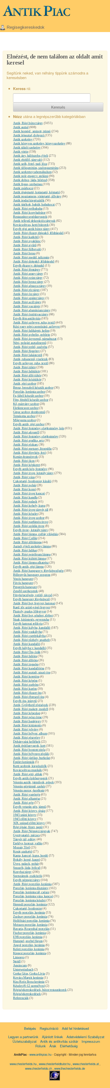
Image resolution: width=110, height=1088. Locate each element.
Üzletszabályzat (25, 1041)
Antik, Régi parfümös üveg (30, 522)
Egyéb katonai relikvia (27, 623)
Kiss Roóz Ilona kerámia (29, 981)
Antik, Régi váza (24, 477)
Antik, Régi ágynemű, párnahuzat (35, 339)
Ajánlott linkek (52, 1036)
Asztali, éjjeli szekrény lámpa (32, 546)
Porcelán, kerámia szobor (29, 391)
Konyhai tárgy (22, 872)
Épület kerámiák (23, 762)
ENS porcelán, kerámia (27, 937)
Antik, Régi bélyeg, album (30, 733)
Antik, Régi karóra (25, 688)
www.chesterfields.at (86, 1064)
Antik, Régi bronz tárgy (28, 282)
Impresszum (91, 1041)
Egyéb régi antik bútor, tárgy (31, 229)
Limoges (18, 957)
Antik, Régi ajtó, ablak (27, 774)
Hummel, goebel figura (28, 941)
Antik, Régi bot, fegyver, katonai (34, 603)
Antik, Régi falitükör (26, 371)
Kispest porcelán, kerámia (29, 953)
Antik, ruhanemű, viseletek (30, 359)
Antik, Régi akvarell (26, 432)
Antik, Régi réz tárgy (26, 290)
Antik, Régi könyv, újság (29, 811)
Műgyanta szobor (24, 420)
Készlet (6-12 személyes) (29, 986)
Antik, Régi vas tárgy (26, 306)
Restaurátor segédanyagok (30, 216)
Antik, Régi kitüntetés (27, 725)
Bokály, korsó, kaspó (26, 859)
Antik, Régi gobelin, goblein (31, 334)
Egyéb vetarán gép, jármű (29, 806)
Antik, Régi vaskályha (27, 632)
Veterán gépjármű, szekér (29, 786)
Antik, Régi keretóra (26, 676)
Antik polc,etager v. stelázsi (30, 176)
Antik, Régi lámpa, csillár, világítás (35, 534)
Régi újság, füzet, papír (28, 827)
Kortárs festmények (25, 457)
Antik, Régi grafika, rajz (28, 440)
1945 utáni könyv (24, 815)
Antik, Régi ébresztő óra (28, 697)
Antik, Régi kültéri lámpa (29, 558)
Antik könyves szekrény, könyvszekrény (39, 143)
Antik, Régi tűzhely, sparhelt (31, 640)
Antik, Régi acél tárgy (27, 302)
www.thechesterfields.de (69, 1068)
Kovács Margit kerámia (28, 977)
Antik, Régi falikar (25, 550)
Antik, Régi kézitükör (27, 379)
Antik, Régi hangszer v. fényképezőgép (38, 570)
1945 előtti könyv (24, 819)
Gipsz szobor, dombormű (29, 412)
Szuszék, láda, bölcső (26, 868)
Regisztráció (49, 1028)
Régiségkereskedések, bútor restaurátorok (40, 990)
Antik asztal (20, 127)
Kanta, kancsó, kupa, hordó (30, 855)
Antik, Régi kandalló (26, 644)
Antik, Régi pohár (24, 485)
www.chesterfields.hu (23, 1064)
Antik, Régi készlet (25, 514)
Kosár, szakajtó (22, 851)
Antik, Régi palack (25, 501)
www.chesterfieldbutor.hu (55, 1064)
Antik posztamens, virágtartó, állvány (37, 196)
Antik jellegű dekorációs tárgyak (34, 221)
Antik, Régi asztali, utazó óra (31, 672)
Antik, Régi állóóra (25, 660)
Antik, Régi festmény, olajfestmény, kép (38, 428)
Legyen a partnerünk (23, 1036)
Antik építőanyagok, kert (29, 745)
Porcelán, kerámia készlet (29, 900)
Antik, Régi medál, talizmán (31, 257)
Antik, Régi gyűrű (24, 245)
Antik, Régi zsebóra (26, 684)
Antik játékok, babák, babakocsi (34, 204)
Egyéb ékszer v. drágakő (28, 265)
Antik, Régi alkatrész (26, 798)
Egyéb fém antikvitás (26, 318)
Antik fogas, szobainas (28, 184)
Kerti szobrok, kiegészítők (30, 766)
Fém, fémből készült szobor (30, 400)
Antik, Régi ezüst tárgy (28, 278)
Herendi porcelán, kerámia (30, 904)
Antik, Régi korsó (24, 489)
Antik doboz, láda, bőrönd (30, 180)
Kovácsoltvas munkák (27, 770)
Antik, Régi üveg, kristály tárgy (33, 473)
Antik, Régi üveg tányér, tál (30, 509)
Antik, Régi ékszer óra (27, 693)
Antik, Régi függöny (26, 351)
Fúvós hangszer (23, 583)
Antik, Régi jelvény (26, 729)
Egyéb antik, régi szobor (29, 424)
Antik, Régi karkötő (26, 237)
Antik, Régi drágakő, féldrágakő (33, 261)
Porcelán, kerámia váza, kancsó (33, 896)
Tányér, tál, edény (24, 839)
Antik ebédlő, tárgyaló (27, 159)
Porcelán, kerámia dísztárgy (30, 888)
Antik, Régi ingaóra (26, 664)
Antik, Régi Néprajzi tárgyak (31, 831)
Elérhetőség (69, 1045)
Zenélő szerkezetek (25, 591)
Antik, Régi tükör (24, 367)
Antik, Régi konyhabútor (29, 212)
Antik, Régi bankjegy (27, 721)
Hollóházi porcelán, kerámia (31, 920)
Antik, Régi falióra (25, 656)
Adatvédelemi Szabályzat (85, 1036)
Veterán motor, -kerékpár (29, 790)
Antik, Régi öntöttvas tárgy (30, 314)
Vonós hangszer (23, 579)
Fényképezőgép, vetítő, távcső (32, 595)
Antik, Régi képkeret (26, 465)
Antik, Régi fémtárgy (26, 269)
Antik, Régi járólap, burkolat (31, 758)
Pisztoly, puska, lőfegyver (29, 611)
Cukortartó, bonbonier (27, 908)
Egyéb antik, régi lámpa (28, 566)
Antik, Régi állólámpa (27, 542)
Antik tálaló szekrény (27, 147)
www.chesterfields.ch (39, 1068)
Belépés (30, 1028)
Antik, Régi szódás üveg (29, 526)
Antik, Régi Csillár (25, 538)
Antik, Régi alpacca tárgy (29, 286)
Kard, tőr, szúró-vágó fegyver (31, 607)
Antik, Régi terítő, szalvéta (30, 347)
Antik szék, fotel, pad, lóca (30, 164)
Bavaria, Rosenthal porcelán (31, 929)
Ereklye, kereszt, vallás (27, 843)
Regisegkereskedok (26, 27)
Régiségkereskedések (27, 994)
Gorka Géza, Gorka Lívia (29, 973)
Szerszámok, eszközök (27, 876)
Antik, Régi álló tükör (27, 375)
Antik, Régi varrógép (26, 794)
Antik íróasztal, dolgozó (29, 135)
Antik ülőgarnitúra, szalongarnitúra (35, 168)
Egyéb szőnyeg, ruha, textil (30, 363)
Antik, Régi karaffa (25, 497)
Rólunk (40, 1045)
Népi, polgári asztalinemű (29, 343)
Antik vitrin (20, 151)
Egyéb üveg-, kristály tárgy (30, 530)
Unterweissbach (23, 969)
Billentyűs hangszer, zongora (31, 575)
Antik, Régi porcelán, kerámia (32, 884)
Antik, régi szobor (24, 383)
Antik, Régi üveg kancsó (29, 493)
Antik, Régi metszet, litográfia (32, 448)
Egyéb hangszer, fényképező (31, 599)
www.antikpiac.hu (40, 1054)
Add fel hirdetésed (75, 1028)
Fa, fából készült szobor (28, 396)
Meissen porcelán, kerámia (30, 925)
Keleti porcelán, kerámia (29, 949)
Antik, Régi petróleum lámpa (31, 554)
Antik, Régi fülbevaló (27, 249)
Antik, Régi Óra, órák (26, 652)
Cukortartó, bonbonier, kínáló (32, 481)
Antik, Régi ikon (24, 461)
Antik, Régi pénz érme (27, 717)
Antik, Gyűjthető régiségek (30, 705)
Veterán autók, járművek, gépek (33, 782)
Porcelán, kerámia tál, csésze (31, 892)
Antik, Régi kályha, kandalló (31, 627)
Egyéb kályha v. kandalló (29, 648)
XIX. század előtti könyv (29, 823)
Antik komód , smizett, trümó (32, 131)
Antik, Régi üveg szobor (29, 518)
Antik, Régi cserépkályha (29, 636)
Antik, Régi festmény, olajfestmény (35, 436)
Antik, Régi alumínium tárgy (31, 310)
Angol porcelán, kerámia (29, 945)
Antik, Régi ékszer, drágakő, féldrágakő (38, 233)
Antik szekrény (23, 139)
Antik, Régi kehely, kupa (29, 505)
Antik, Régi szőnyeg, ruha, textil (34, 322)
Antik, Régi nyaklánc (27, 241)
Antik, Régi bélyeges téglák (31, 754)
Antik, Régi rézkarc (25, 444)
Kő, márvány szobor (26, 404)
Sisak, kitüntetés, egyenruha (31, 619)
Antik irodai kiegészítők (29, 200)
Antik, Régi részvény (26, 737)
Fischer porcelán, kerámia (29, 933)
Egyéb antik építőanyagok (30, 778)
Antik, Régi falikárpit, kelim (31, 330)
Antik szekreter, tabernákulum (32, 172)
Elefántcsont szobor (26, 408)
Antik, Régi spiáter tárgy (29, 298)
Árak (52, 1045)
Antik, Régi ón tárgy (26, 294)
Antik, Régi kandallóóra (28, 668)
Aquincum (20, 965)
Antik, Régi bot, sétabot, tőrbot (33, 615)
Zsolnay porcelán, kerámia (30, 916)
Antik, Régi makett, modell (30, 709)
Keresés (58, 107)
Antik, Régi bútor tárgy (28, 123)
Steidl (17, 961)
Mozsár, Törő (21, 847)
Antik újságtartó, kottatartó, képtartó (36, 192)
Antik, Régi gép (23, 802)
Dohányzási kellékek (26, 741)
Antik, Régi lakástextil (27, 355)
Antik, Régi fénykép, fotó (29, 452)
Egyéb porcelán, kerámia (29, 912)
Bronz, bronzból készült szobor (33, 387)
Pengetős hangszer (25, 587)
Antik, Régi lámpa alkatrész (31, 562)
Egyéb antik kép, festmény (30, 469)
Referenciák (21, 998)
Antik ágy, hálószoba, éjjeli (30, 155)
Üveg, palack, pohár (26, 863)
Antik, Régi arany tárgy (28, 273)
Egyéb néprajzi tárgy (26, 880)
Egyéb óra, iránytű (25, 701)
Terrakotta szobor (24, 416)
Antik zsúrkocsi (23, 188)
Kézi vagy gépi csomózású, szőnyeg (36, 326)
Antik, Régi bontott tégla (29, 750)
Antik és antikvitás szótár (59, 1041)
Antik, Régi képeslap (26, 713)
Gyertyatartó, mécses (26, 835)
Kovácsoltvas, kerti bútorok (31, 225)
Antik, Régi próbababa (27, 208)
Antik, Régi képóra (25, 680)
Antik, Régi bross (24, 253)
